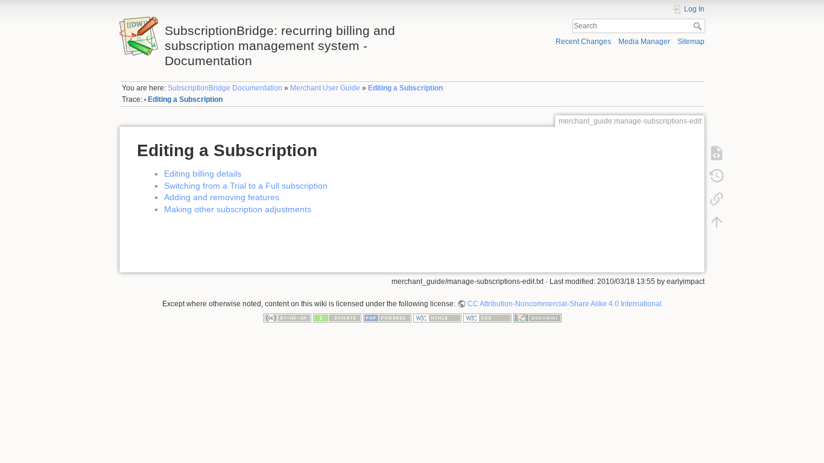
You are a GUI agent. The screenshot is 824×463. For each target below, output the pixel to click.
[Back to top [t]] (717, 221)
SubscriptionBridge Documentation (225, 88)
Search (699, 26)
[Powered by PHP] (387, 317)
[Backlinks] (717, 198)
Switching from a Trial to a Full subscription (246, 186)
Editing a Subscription (405, 88)
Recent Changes (583, 41)
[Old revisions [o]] (717, 175)
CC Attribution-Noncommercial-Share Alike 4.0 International (564, 304)
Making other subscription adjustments (237, 209)
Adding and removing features (221, 197)
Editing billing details (202, 173)
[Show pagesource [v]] (717, 152)
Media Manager (644, 41)
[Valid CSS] (487, 317)
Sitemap (691, 41)
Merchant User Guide (325, 88)
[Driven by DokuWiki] (537, 317)
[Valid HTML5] (437, 317)
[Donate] (337, 317)
